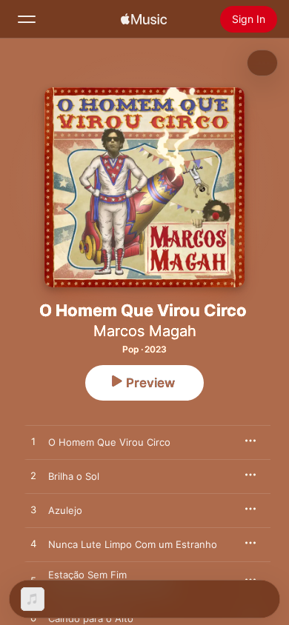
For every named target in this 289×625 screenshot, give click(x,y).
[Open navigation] (26, 19)
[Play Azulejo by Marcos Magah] (33, 510)
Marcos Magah (144, 331)
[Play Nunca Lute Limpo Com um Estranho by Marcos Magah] (33, 544)
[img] (144, 19)
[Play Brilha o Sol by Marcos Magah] (33, 476)
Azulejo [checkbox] (65, 510)
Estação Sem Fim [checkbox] (87, 575)
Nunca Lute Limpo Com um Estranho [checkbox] (132, 544)
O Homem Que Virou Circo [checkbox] (109, 442)
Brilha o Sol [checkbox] (73, 476)
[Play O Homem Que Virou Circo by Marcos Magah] (33, 442)
